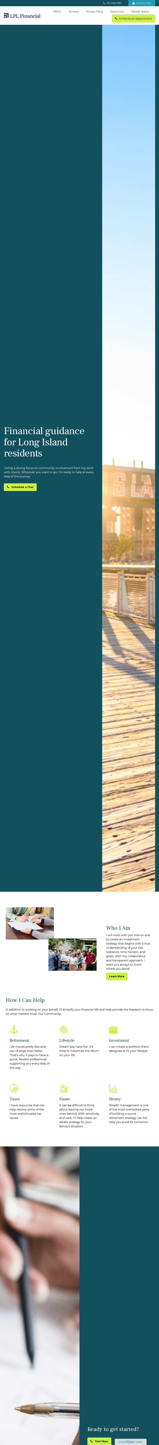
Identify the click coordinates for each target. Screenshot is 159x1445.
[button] (57, 11)
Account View (143, 3)
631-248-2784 (114, 3)
